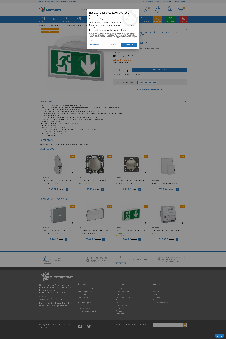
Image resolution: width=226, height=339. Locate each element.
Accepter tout (129, 45)
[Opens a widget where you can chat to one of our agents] (219, 336)
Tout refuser (115, 45)
